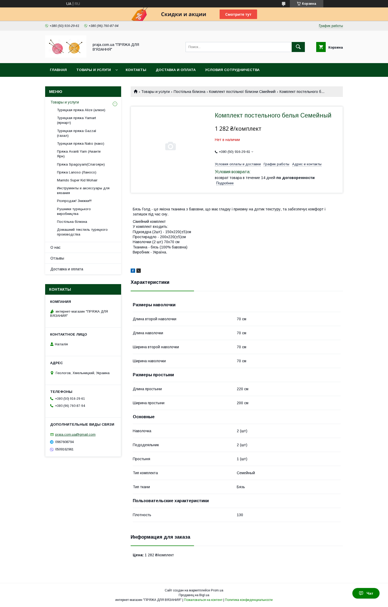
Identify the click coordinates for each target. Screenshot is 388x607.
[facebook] (133, 271)
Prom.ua (217, 590)
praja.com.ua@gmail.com (75, 434)
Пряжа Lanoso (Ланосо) (76, 172)
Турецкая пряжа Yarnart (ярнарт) (76, 120)
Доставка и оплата (176, 70)
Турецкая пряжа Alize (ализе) (81, 110)
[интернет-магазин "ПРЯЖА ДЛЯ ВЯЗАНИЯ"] (65, 56)
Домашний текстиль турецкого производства (82, 232)
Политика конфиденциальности (249, 600)
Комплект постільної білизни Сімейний (242, 92)
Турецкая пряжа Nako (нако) (80, 143)
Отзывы (57, 258)
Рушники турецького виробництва (74, 211)
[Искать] (298, 47)
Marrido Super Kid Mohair (77, 180)
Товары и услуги (93, 70)
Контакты (136, 70)
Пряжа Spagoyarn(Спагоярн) (81, 164)
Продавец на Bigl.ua (194, 595)
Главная (58, 70)
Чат (370, 593)
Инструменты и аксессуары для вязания (83, 190)
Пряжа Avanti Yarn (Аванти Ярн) (79, 153)
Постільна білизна (189, 92)
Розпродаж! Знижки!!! (74, 201)
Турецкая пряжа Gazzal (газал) (76, 133)
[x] (138, 271)
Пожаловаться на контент (203, 600)
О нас (55, 247)
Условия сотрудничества (232, 70)
